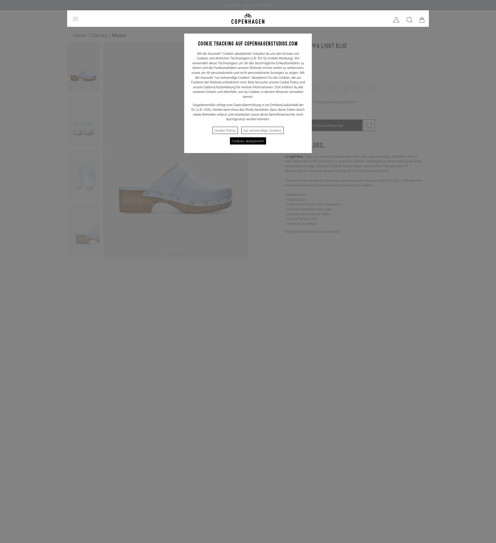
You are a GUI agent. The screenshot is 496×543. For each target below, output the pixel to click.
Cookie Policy (225, 130)
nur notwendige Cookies (262, 130)
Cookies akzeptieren (248, 141)
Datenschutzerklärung (220, 87)
